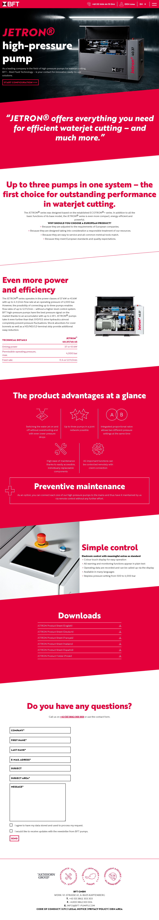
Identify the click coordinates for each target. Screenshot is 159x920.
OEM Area (130, 4)
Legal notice (77, 909)
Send (14, 838)
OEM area (116, 909)
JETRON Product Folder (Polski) (55, 656)
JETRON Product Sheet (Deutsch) (55, 631)
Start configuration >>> (20, 82)
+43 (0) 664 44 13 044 (103, 4)
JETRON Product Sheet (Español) (55, 650)
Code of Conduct (48, 909)
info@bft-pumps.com (81, 905)
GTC (64, 909)
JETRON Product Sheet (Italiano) (55, 644)
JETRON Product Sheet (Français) (55, 637)
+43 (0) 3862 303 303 (81, 898)
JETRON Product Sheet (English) (55, 625)
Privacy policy (98, 909)
